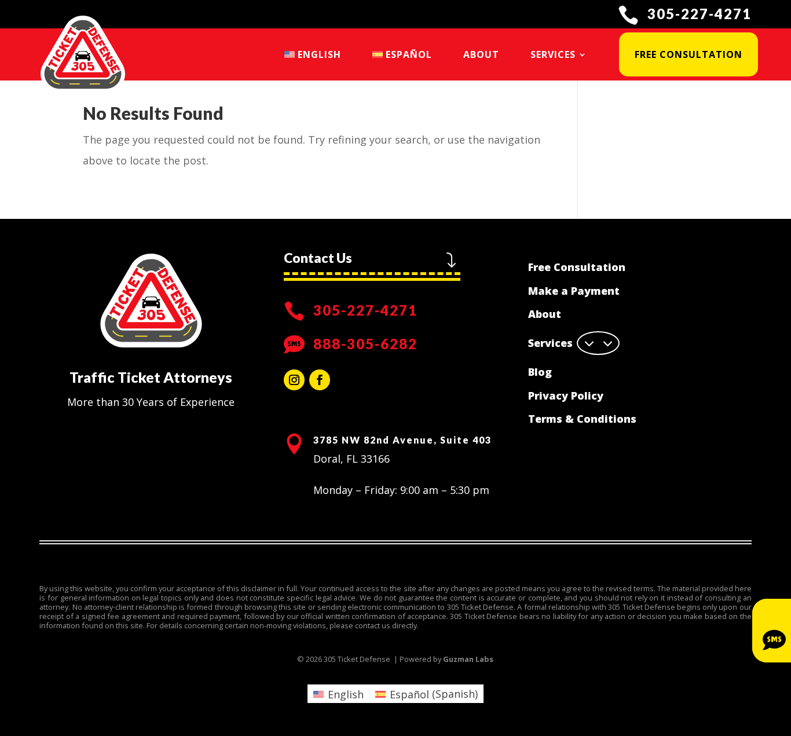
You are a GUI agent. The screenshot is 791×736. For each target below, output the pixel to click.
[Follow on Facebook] (319, 379)
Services (553, 54)
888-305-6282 (365, 343)
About (481, 54)
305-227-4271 (699, 13)
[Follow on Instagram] (294, 379)
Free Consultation (688, 54)
